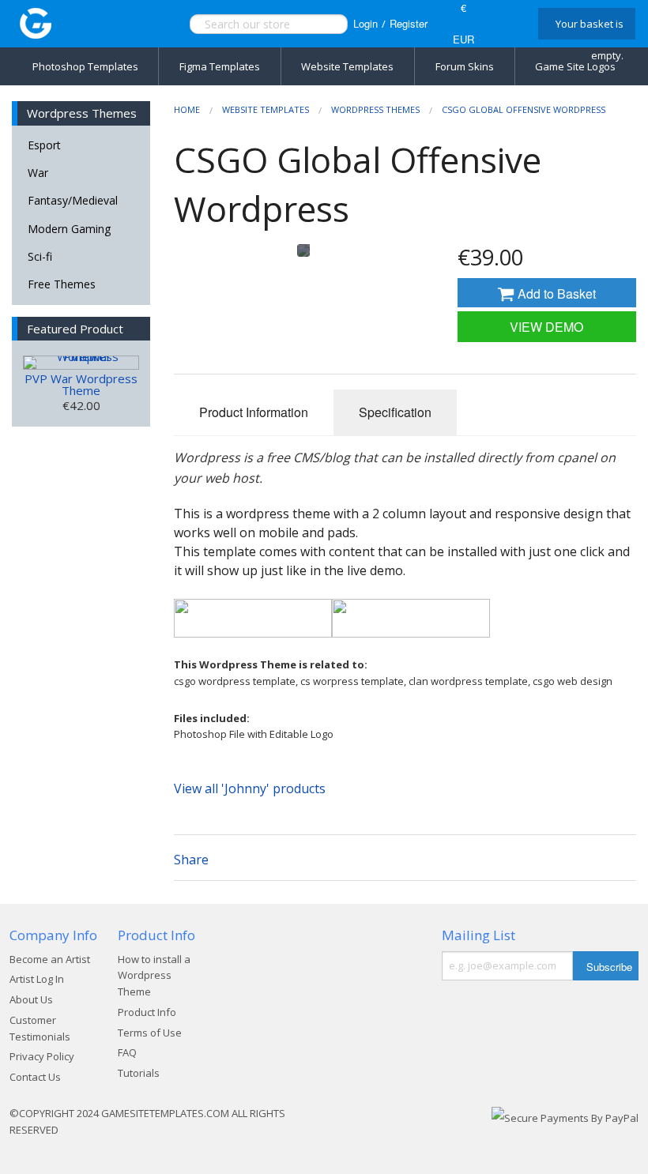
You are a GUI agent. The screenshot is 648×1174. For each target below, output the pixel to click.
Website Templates (347, 66)
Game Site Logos (575, 66)
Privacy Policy (41, 1056)
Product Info (147, 1012)
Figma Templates (219, 66)
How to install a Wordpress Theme (154, 975)
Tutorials (139, 1073)
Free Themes (62, 284)
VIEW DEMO (546, 327)
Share (191, 859)
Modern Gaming (69, 228)
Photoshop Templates (85, 66)
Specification (395, 412)
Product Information (253, 412)
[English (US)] (504, 24)
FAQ (127, 1052)
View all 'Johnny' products (250, 788)
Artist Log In (36, 979)
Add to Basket (555, 293)
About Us (31, 999)
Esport (44, 144)
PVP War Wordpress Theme (81, 384)
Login (365, 23)
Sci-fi (40, 256)
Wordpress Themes (375, 109)
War (38, 172)
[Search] (318, 24)
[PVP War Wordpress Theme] (81, 362)
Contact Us (35, 1077)
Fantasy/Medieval (73, 200)
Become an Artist (49, 959)
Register (409, 23)
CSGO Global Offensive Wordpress (523, 109)
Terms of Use (150, 1032)
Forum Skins (464, 66)
